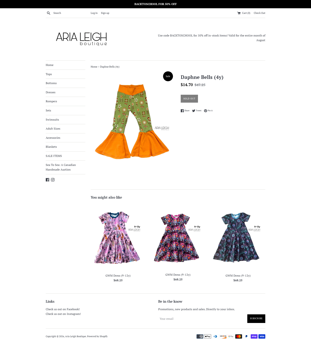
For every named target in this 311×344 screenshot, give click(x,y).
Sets (48, 110)
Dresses (50, 92)
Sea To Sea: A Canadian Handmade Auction (61, 167)
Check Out (259, 13)
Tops (49, 74)
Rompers (51, 101)
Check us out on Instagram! (63, 314)
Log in (94, 13)
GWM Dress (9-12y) (117, 276)
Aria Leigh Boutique (75, 336)
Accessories (53, 138)
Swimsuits (52, 119)
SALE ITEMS (54, 156)
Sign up (105, 13)
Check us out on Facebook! (63, 309)
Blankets (51, 147)
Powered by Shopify (97, 336)
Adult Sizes (53, 128)
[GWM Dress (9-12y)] (118, 237)
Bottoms (51, 83)
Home (49, 65)
